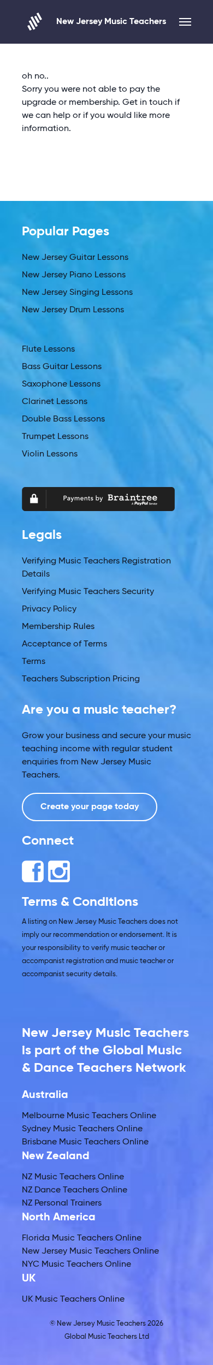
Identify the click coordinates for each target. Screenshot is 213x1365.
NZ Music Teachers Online (73, 1177)
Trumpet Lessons (55, 436)
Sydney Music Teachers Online (82, 1129)
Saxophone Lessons (61, 384)
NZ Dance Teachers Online (74, 1190)
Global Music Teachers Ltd (106, 1336)
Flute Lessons (48, 349)
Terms (33, 661)
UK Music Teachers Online (73, 1299)
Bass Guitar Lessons (62, 367)
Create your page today (89, 807)
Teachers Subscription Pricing (81, 679)
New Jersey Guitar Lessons (75, 257)
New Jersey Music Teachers (111, 21)
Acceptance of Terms (64, 644)
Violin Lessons (50, 454)
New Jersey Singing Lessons (77, 292)
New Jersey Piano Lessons (74, 275)
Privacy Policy (49, 609)
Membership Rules (58, 626)
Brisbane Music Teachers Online (85, 1142)
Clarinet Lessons (54, 401)
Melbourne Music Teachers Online (89, 1116)
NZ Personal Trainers (62, 1203)
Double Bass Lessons (63, 419)
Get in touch (147, 102)
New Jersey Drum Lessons (73, 310)
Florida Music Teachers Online (81, 1238)
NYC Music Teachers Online (76, 1264)
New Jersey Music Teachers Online (90, 1251)
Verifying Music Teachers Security (88, 591)
